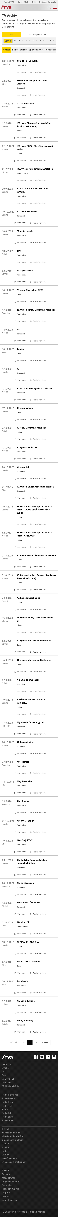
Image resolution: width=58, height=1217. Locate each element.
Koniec (45, 1042)
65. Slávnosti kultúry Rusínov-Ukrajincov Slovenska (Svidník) (36, 577)
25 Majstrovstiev (25, 270)
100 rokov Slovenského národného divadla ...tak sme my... (33, 125)
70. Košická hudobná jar (28, 598)
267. (19, 329)
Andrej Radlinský (25, 1020)
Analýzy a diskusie (26, 1001)
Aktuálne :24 (23, 922)
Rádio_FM (7, 1106)
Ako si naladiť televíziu (12, 1136)
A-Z (11, 34)
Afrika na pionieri (25, 742)
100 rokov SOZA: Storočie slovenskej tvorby (35, 148)
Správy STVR (23, 2)
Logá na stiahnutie (11, 1181)
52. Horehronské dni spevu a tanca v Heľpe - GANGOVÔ (34, 534)
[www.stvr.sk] (7, 1057)
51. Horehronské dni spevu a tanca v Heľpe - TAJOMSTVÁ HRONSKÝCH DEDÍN (34, 509)
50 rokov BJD (23, 467)
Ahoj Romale (23, 762)
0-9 (15, 40)
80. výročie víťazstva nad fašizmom (34, 640)
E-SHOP (5, 1170)
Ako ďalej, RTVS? (25, 840)
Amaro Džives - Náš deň (28, 961)
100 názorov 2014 (25, 103)
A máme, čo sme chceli (28, 680)
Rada (4, 1151)
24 (3, 1071)
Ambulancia (22, 981)
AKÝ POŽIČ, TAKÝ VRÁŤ (28, 942)
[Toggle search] (49, 7)
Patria (5, 1109)
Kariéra (5, 1147)
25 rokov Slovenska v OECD (30, 290)
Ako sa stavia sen (25, 883)
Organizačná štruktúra (12, 1140)
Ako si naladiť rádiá (11, 1132)
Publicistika (50, 49)
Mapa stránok (8, 1178)
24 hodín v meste (25, 231)
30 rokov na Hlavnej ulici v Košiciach (34, 388)
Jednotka (6, 1064)
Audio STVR (9, 2)
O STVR (5, 1129)
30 (18, 369)
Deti (34, 2)
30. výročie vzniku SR (27, 447)
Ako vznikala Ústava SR (28, 902)
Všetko (8, 41)
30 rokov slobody (25, 408)
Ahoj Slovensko (24, 781)
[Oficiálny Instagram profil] (54, 1056)
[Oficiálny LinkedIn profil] (48, 1056)
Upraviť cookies (9, 1200)
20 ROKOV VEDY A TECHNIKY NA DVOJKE (33, 190)
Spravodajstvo (36, 49)
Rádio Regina (8, 1098)
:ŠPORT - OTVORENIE (27, 61)
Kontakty (6, 1196)
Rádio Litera (7, 1117)
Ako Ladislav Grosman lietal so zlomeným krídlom (32, 862)
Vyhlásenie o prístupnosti (14, 1162)
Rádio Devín (7, 1102)
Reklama (6, 1174)
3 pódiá (20, 349)
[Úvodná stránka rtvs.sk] (6, 7)
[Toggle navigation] (55, 7)
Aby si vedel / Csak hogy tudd (31, 722)
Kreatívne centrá (9, 1158)
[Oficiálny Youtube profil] (42, 1056)
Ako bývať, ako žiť (25, 821)
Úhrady (5, 1154)
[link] (38, 72)
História (5, 1143)
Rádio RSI (6, 1113)
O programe (20, 72)
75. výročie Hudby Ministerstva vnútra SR (35, 619)
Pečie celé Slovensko (48, 2)
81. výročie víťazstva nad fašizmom (34, 660)
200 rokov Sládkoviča (27, 211)
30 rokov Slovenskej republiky (31, 427)
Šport (4, 1075)
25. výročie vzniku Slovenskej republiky (36, 310)
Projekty (6, 1192)
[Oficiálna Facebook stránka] (36, 1056)
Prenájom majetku (10, 1189)
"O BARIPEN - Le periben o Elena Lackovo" (32, 82)
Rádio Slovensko (10, 1095)
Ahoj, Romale (23, 801)
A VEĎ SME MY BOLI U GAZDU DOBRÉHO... (31, 701)
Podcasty (6, 1082)
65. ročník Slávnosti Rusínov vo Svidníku (36, 555)
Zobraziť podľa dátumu (38, 34)
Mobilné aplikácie (10, 1086)
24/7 (19, 251)
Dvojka (5, 1068)
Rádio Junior (8, 1120)
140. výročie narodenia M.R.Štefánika (35, 169)
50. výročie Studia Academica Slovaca (35, 486)
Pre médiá (7, 1185)
